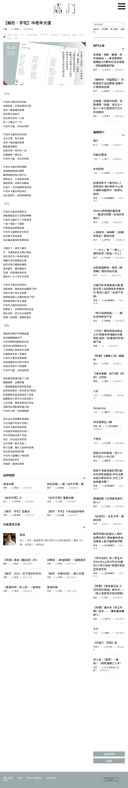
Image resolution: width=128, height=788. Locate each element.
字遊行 (96, 646)
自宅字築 (55, 34)
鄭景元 (107, 116)
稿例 (20, 778)
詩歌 (5, 29)
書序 (5, 563)
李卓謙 (61, 515)
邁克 (106, 381)
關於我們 (7, 778)
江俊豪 (107, 506)
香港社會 (66, 34)
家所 (81, 34)
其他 (95, 222)
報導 (95, 198)
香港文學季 (32, 34)
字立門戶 (44, 34)
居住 (74, 34)
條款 (5, 780)
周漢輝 (17, 515)
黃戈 (106, 158)
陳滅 (17, 29)
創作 (16, 38)
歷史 (95, 116)
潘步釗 (107, 618)
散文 (5, 501)
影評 (95, 91)
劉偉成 (61, 487)
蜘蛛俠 (96, 29)
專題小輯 (97, 426)
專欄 (95, 381)
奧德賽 (105, 29)
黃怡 (106, 597)
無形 (16, 34)
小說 (95, 158)
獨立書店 (114, 29)
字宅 (22, 34)
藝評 (49, 487)
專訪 (49, 515)
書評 (95, 257)
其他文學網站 (34, 778)
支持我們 (51, 778)
